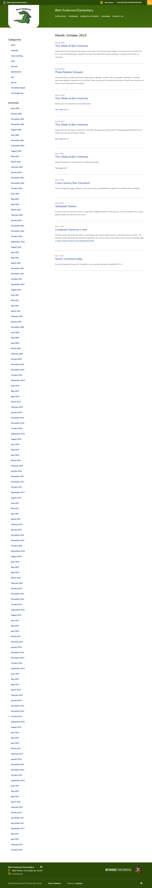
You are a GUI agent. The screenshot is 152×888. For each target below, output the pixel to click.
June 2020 (15, 332)
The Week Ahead (18, 88)
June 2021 (15, 295)
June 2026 (15, 108)
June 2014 (15, 674)
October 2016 (16, 546)
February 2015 (17, 642)
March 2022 (16, 263)
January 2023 (16, 220)
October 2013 (16, 716)
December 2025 (17, 119)
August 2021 (16, 290)
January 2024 (16, 172)
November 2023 (17, 183)
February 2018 (17, 466)
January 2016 (16, 588)
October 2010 (16, 850)
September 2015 (18, 610)
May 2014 (15, 679)
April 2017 (15, 514)
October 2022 (16, 236)
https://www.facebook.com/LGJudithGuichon (74, 241)
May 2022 (15, 258)
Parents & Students (89, 16)
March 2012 (16, 802)
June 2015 (15, 620)
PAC (12, 77)
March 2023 (16, 210)
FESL (13, 61)
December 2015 (17, 594)
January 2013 (16, 759)
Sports (13, 82)
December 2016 (17, 535)
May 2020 (15, 338)
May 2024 (15, 156)
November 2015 (17, 599)
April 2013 (15, 743)
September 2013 (18, 722)
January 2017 (16, 530)
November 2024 (17, 146)
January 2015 (16, 647)
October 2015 (16, 604)
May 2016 (15, 567)
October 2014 (16, 663)
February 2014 (17, 695)
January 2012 (16, 812)
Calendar (105, 16)
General (14, 66)
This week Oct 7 (61, 168)
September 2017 (18, 492)
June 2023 (15, 194)
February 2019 (17, 407)
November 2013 (17, 711)
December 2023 (17, 178)
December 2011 (17, 818)
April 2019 (15, 396)
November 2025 (17, 124)
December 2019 (17, 364)
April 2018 (15, 455)
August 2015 (16, 615)
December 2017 (17, 476)
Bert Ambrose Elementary (74, 10)
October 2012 (16, 775)
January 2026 (16, 114)
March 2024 (16, 162)
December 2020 (17, 327)
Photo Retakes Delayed (69, 72)
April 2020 (15, 343)
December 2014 (17, 652)
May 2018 (15, 450)
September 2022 (18, 242)
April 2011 (15, 839)
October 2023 (16, 188)
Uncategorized (17, 93)
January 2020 (16, 359)
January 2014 (16, 700)
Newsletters (16, 72)
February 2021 (17, 316)
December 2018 (17, 418)
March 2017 (16, 519)
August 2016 (16, 556)
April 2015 (15, 631)
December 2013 (17, 706)
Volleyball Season (65, 206)
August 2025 (16, 130)
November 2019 (17, 370)
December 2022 (17, 226)
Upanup (79, 883)
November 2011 (17, 823)
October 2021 (16, 279)
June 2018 (15, 444)
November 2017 (17, 482)
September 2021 (18, 284)
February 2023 (17, 215)
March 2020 (16, 348)
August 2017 (16, 498)
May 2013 (15, 738)
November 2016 (17, 540)
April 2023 (15, 204)
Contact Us (118, 16)
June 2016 (15, 562)
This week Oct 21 (61, 110)
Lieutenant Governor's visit (71, 229)
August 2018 (16, 439)
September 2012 (18, 780)
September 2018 (18, 434)
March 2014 (16, 690)
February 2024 (17, 167)
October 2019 (16, 375)
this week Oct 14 (61, 139)
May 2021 (15, 300)
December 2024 (17, 140)
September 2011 (18, 828)
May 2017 (15, 508)
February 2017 (17, 524)
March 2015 (16, 636)
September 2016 (18, 551)
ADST (13, 45)
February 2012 (17, 807)
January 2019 (16, 412)
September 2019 (18, 380)
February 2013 (17, 754)
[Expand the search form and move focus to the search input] (149, 2)
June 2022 (15, 252)
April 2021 (15, 306)
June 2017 (15, 503)
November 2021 (17, 274)
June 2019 (15, 386)
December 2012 (17, 764)
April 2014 (15, 684)
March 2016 (16, 578)
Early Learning (17, 56)
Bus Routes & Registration (129, 2)
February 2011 (17, 844)
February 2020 (17, 354)
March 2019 (16, 402)
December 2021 (17, 268)
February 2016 (17, 583)
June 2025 (15, 135)
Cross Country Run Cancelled (72, 183)
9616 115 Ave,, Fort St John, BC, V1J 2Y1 (27, 871)
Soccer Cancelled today (68, 259)
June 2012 (15, 786)
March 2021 (16, 311)
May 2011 (15, 834)
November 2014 (17, 658)
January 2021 (16, 322)
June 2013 (15, 732)
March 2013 (16, 748)
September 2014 (18, 668)
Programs (73, 16)
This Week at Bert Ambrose (71, 46)
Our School (60, 16)
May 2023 (15, 199)
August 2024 (16, 151)
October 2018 (16, 428)
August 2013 (16, 727)
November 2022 (17, 231)
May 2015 (15, 626)
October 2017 (16, 487)
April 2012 (15, 796)
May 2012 (15, 791)
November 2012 (17, 770)
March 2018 (16, 460)
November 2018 (17, 423)
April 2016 (15, 572)
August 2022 (16, 247)
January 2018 (16, 471)
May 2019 (15, 391)
